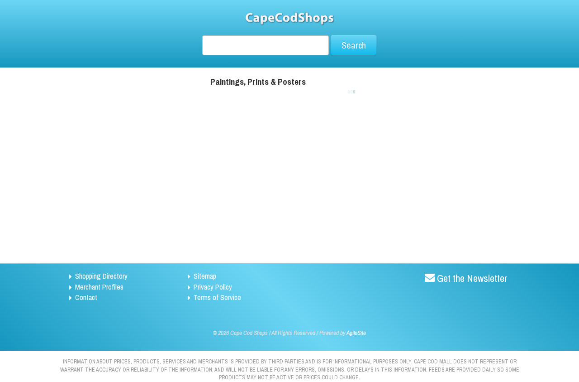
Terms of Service (217, 297)
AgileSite (356, 333)
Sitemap (205, 276)
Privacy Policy (213, 287)
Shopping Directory (101, 276)
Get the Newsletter (472, 278)
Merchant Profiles (99, 287)
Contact (86, 297)
